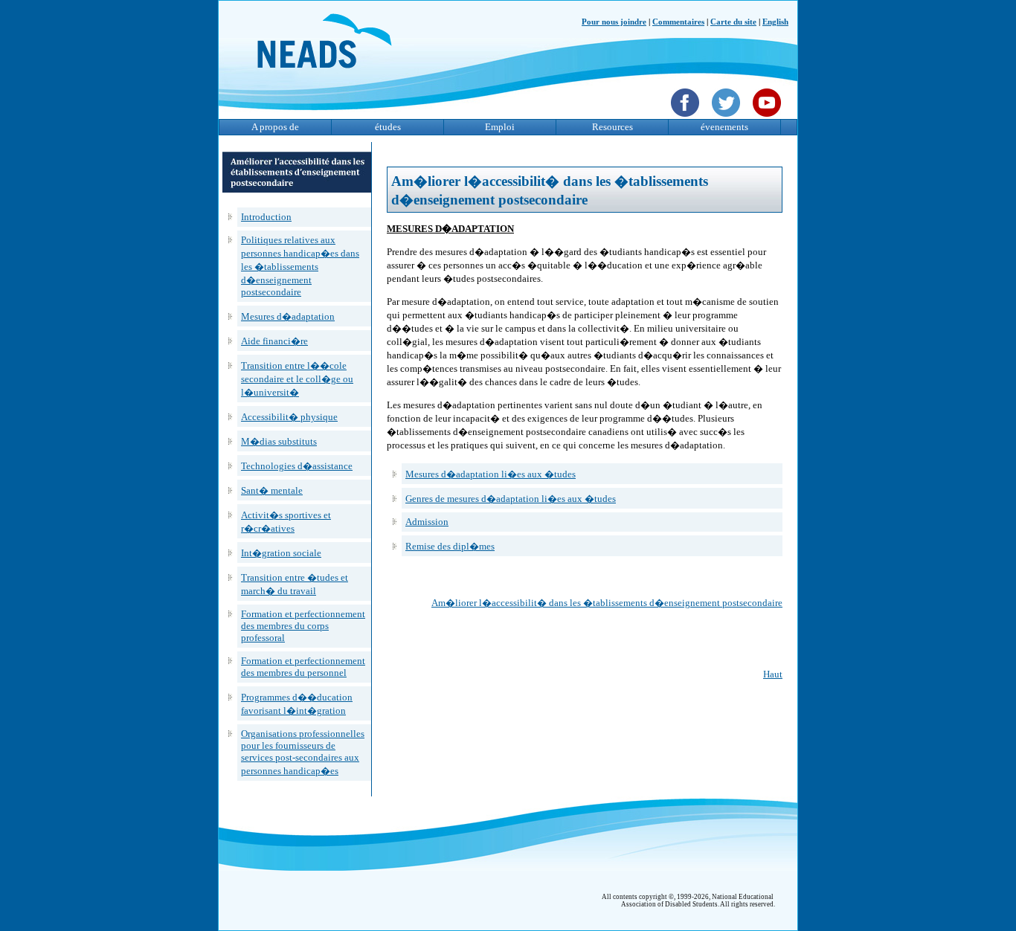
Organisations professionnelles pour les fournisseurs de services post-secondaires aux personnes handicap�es (302, 752)
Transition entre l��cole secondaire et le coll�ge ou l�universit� (297, 379)
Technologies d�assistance (297, 465)
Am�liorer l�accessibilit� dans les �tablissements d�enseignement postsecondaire (606, 602)
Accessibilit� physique (289, 416)
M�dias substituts (279, 441)
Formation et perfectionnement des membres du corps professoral (303, 625)
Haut (772, 674)
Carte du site (733, 22)
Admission (426, 521)
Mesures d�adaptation (288, 316)
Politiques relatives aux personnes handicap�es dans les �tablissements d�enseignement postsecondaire (300, 265)
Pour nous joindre (614, 22)
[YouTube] (768, 118)
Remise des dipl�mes (450, 546)
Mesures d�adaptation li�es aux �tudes (490, 474)
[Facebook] (687, 118)
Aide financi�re (274, 341)
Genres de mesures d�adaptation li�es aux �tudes (510, 498)
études (388, 126)
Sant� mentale (272, 490)
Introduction (266, 216)
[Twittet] (727, 118)
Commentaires (678, 22)
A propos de (275, 126)
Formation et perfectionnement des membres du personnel (303, 666)
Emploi (500, 126)
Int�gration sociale (281, 552)
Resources (612, 126)
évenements (724, 126)
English (775, 22)
